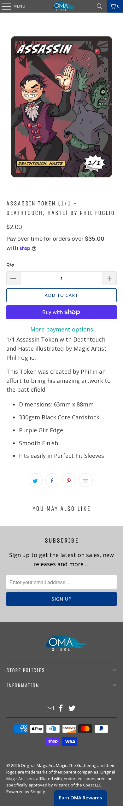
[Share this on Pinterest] (69, 480)
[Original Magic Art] (61, 6)
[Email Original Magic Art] (50, 708)
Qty (10, 264)
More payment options (61, 329)
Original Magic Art (37, 765)
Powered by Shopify (25, 791)
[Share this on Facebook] (52, 480)
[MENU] (3, 6)
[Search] (100, 6)
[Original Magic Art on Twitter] (72, 708)
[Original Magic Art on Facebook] (61, 708)
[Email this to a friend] (86, 480)
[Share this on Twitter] (36, 480)
